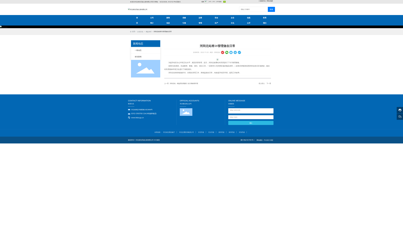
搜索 (271, 9)
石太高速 (211, 132)
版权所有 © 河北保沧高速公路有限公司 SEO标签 (144, 140)
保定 (271, 140)
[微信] (226, 52)
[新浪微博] (222, 52)
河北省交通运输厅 (169, 132)
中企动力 (267, 140)
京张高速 (242, 132)
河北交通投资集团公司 (186, 132)
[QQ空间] (235, 52)
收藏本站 (263, 1)
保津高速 (232, 132)
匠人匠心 (262, 83)
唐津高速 (221, 132)
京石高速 (201, 132)
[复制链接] (239, 52)
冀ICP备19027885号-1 (247, 140)
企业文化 (140, 31)
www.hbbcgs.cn (137, 118)
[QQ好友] (231, 52)
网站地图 (270, 1)
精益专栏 (149, 31)
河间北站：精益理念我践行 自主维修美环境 (184, 83)
